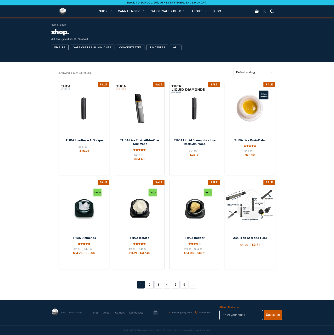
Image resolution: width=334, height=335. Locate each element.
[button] (272, 11)
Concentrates (130, 47)
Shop (103, 11)
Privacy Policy (154, 330)
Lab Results (136, 312)
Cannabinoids (129, 11)
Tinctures (157, 47)
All (175, 47)
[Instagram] (155, 312)
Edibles (59, 47)
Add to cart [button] (250, 263)
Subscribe (273, 314)
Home (54, 24)
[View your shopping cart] (257, 11)
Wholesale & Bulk (166, 11)
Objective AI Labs (202, 330)
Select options (84, 169)
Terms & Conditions (171, 330)
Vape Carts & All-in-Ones (92, 47)
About (197, 11)
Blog (217, 11)
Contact (120, 312)
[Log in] (264, 11)
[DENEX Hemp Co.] (62, 11)
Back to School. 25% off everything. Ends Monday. (167, 2)
